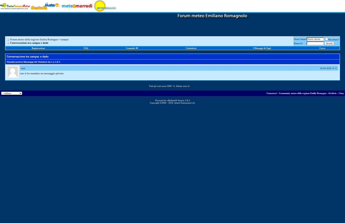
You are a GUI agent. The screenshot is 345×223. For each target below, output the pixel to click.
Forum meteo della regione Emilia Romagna (34, 39)
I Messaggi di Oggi (262, 48)
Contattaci (272, 93)
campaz (64, 39)
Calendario (191, 48)
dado (23, 68)
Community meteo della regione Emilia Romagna (302, 93)
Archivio (332, 93)
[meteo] (105, 5)
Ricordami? (333, 39)
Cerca (322, 48)
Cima (341, 93)
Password (298, 43)
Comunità (130, 48)
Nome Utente (300, 39)
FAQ (86, 48)
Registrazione (38, 48)
